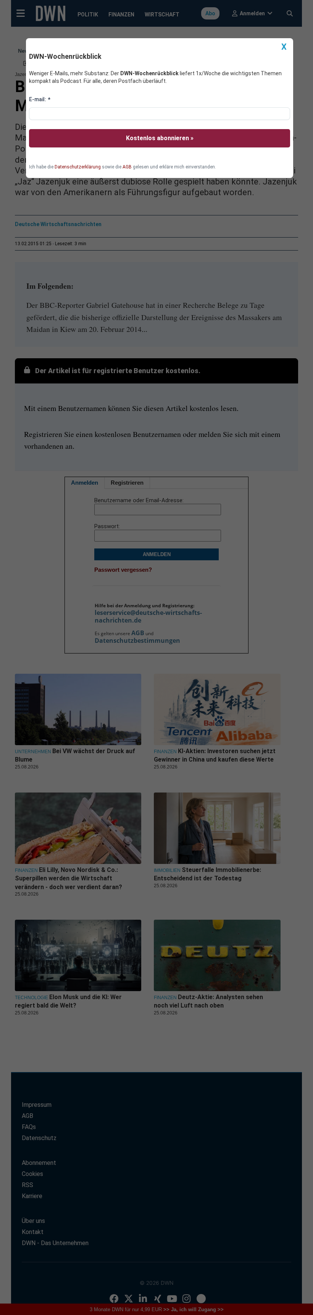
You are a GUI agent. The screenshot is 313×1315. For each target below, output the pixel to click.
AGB (127, 167)
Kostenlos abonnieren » (160, 138)
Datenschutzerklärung (78, 167)
